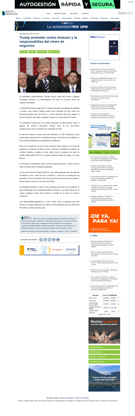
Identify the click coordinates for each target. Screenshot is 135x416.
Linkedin (62, 398)
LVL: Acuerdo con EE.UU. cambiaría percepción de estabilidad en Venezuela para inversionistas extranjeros (104, 158)
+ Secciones (114, 18)
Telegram (53, 231)
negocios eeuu (54, 51)
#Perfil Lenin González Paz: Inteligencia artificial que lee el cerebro (104, 271)
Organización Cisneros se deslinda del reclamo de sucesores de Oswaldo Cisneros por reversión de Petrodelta (104, 106)
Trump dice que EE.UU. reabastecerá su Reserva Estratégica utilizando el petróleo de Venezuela (104, 178)
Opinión (85, 18)
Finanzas (46, 18)
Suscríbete (74, 13)
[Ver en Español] (132, 2)
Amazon (32, 51)
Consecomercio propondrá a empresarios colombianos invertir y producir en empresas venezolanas (103, 115)
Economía (55, 18)
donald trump (42, 51)
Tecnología (94, 18)
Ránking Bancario (96, 347)
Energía (77, 18)
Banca (18, 18)
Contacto (85, 13)
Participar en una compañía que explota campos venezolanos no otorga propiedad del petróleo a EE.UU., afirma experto (104, 188)
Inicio (49, 13)
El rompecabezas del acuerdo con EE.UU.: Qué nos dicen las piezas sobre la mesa (104, 262)
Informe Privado (60, 13)
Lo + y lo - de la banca (97, 357)
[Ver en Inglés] (130, 2)
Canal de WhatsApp (42, 231)
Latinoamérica (66, 18)
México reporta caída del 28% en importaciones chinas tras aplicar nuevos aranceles (104, 254)
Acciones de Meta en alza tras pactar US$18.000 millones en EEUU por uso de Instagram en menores (103, 89)
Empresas (37, 18)
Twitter (66, 231)
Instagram (60, 231)
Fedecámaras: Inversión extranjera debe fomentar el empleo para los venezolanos (104, 97)
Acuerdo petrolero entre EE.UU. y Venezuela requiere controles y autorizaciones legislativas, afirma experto (102, 199)
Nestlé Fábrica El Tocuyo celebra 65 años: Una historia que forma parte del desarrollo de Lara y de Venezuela (104, 71)
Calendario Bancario (97, 361)
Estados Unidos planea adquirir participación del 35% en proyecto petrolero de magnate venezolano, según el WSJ (102, 168)
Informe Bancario (96, 352)
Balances (104, 18)
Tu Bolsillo (27, 18)
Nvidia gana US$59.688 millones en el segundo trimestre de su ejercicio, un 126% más (103, 80)
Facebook (73, 231)
